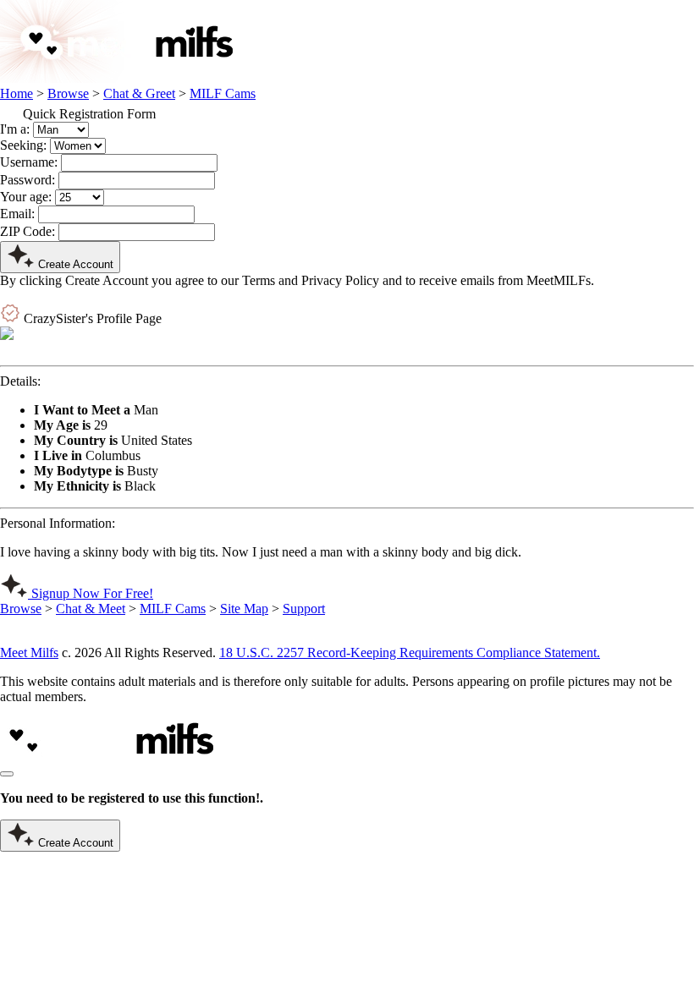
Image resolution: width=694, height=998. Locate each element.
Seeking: (23, 145)
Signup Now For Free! (90, 593)
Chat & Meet (90, 608)
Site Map (244, 608)
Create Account (74, 264)
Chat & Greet (139, 93)
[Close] (7, 773)
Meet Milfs (29, 652)
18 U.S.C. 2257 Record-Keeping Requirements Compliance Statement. (409, 652)
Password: (27, 180)
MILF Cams (223, 93)
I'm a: (15, 129)
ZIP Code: (27, 231)
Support (304, 608)
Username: (29, 162)
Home (16, 93)
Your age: (26, 196)
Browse (68, 93)
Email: (17, 213)
